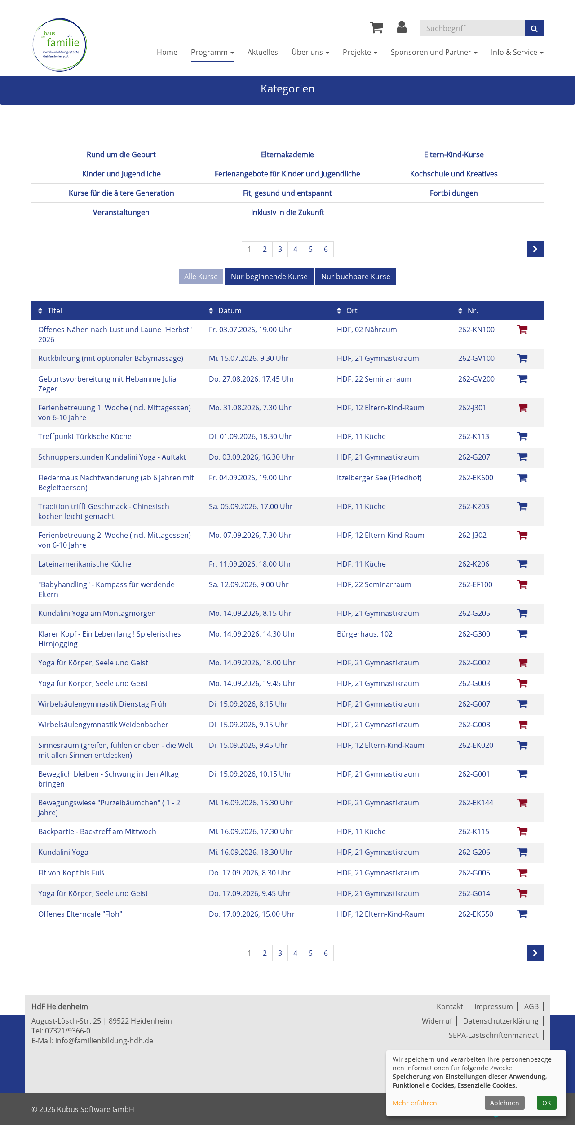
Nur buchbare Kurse (355, 276)
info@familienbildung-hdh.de (104, 1041)
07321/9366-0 (67, 1031)
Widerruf (437, 1021)
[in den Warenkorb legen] (522, 357)
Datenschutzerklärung (501, 1021)
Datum (229, 311)
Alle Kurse (201, 276)
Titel (54, 311)
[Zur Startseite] (59, 45)
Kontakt (450, 1006)
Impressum (493, 1006)
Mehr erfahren (415, 1103)
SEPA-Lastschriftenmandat (494, 1035)
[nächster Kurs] (535, 249)
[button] (402, 30)
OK (546, 1103)
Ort (351, 311)
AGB (531, 1006)
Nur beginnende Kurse (269, 276)
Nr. (472, 311)
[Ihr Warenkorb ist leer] (376, 30)
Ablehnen (504, 1103)
